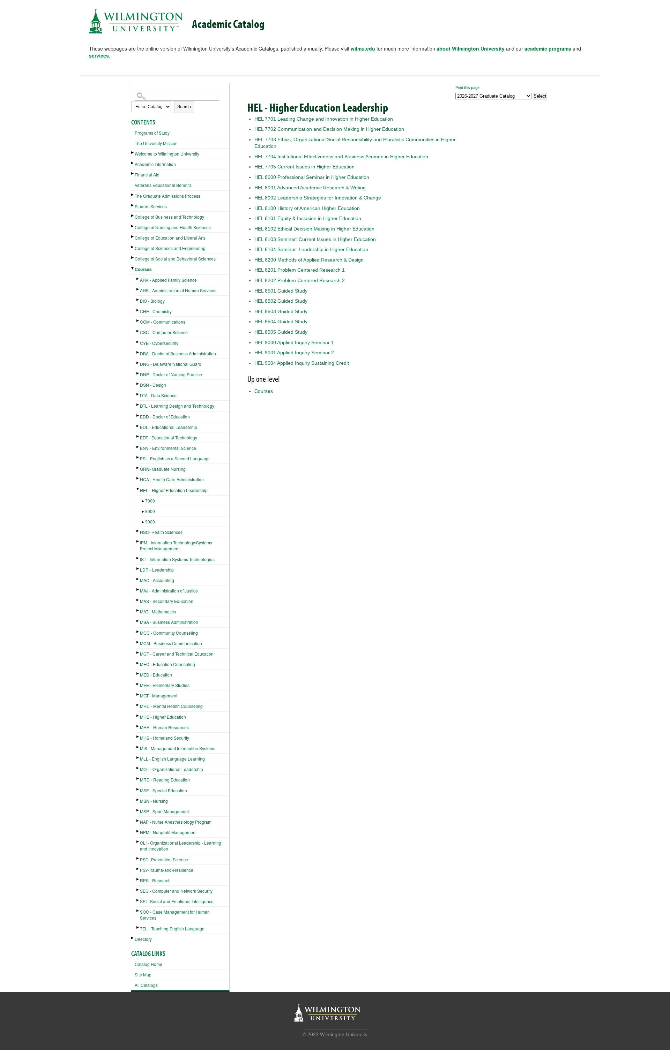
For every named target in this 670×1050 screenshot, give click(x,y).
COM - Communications (162, 322)
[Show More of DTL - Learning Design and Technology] (138, 404)
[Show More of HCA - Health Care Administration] (138, 478)
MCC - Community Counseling (169, 633)
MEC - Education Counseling (167, 664)
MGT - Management (158, 695)
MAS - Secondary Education (166, 601)
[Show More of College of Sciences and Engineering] (133, 247)
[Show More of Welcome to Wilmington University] (133, 152)
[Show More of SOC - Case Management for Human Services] (138, 910)
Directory (143, 939)
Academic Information (155, 164)
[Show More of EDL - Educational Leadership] (138, 426)
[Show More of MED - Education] (138, 673)
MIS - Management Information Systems (177, 748)
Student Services (151, 206)
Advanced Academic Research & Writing (310, 187)
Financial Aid (147, 174)
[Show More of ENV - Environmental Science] (138, 446)
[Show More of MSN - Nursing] (138, 799)
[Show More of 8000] (143, 511)
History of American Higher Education (307, 208)
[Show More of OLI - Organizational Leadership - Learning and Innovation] (138, 841)
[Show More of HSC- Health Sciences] (138, 530)
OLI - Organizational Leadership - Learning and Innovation (180, 846)
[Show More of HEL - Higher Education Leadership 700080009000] (138, 489)
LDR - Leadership (157, 570)
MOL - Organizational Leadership (171, 769)
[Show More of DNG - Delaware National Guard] (138, 362)
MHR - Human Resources (164, 727)
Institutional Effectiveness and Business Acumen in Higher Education (341, 156)
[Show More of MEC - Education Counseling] (138, 663)
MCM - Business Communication (171, 643)
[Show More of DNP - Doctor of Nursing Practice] (138, 373)
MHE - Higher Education (163, 717)
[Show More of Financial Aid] (133, 173)
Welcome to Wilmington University (167, 154)
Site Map (143, 974)
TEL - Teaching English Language (172, 928)
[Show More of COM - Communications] (138, 320)
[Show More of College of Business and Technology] (133, 215)
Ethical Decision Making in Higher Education (314, 229)
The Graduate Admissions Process (167, 196)
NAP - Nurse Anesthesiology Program (175, 822)
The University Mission (156, 143)
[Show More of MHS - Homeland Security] (138, 736)
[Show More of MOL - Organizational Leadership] (138, 768)
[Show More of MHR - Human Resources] (138, 726)
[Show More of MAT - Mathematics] (138, 610)
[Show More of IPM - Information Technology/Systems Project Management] (138, 541)
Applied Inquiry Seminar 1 (294, 342)
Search (184, 106)
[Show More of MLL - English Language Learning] (138, 757)
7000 (150, 501)
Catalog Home (148, 964)
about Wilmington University (471, 48)
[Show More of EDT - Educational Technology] (138, 436)
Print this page (467, 87)
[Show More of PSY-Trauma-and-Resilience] (138, 868)
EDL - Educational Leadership (168, 427)
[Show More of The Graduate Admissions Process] (133, 194)
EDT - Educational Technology (168, 437)
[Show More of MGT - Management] (138, 694)
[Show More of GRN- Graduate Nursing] (138, 467)
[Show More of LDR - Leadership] (138, 568)
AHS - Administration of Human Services (178, 290)
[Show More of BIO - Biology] (138, 299)
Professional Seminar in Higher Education (311, 177)
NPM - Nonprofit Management (168, 832)
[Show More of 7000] (143, 501)
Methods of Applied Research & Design (309, 260)
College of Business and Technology (169, 217)
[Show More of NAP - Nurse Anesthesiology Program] (138, 820)
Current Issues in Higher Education (304, 166)
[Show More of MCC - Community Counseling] (138, 631)
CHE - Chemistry (156, 311)
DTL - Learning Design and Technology (177, 406)
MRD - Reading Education (165, 780)
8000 (150, 511)
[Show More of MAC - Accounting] (138, 579)
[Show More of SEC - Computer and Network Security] (138, 889)
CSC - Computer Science (164, 332)
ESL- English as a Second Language (175, 458)
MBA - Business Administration (169, 622)
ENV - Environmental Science (168, 448)
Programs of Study (152, 133)
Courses (143, 269)
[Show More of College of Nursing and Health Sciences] (133, 226)
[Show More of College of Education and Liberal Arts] (133, 236)
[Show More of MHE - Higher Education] (138, 715)
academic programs (547, 48)
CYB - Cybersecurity (159, 343)
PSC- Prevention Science (164, 859)
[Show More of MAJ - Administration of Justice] (138, 589)
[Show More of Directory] (133, 937)
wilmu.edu (363, 48)
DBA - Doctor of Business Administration (178, 353)
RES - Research (155, 880)
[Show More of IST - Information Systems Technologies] (138, 558)
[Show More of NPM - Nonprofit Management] (138, 831)
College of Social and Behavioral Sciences (175, 259)
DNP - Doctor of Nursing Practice (171, 374)
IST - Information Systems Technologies (177, 559)
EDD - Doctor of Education (165, 417)
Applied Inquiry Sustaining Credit (301, 363)
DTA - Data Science (158, 395)
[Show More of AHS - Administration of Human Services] (138, 289)
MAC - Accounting (157, 580)
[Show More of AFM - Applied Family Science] (138, 278)
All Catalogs (146, 985)
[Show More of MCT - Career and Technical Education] (138, 652)
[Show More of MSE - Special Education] (138, 789)
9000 (150, 521)
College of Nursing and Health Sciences (173, 227)
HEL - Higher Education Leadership (174, 490)
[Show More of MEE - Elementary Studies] (138, 684)
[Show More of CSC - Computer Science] (138, 331)
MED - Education (156, 675)
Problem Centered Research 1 (299, 270)
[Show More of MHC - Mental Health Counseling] (138, 705)
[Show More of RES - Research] (138, 879)
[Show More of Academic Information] (133, 163)
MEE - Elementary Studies (164, 685)
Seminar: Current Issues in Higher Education (315, 239)
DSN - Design (153, 385)
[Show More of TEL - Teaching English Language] (138, 927)
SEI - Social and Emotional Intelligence (177, 901)
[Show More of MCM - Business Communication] (138, 642)
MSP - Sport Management (164, 811)
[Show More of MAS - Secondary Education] (138, 600)
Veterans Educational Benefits (163, 185)
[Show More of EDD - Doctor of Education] (138, 415)
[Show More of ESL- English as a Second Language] (138, 457)
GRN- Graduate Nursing (163, 469)
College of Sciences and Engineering (170, 248)
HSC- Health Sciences (161, 532)
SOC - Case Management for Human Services (175, 915)
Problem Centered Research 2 (299, 280)
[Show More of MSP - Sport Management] (138, 810)
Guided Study (280, 291)
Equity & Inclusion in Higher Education (307, 218)
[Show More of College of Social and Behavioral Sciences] (133, 257)
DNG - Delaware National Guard (170, 364)
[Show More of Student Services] (133, 205)
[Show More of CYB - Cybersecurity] (138, 341)
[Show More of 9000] (143, 522)
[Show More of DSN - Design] (138, 383)
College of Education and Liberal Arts (170, 238)
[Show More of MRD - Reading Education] (138, 778)
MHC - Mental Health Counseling (171, 706)
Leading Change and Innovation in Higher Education (323, 119)
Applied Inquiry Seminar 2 (294, 352)
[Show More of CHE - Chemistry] (138, 310)
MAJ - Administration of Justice (169, 591)
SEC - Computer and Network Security (176, 891)
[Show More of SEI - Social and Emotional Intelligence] (138, 900)
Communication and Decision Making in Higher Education (329, 129)
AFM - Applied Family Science (168, 280)
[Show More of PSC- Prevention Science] (138, 858)
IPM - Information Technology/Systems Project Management (176, 545)
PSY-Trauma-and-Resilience (166, 870)
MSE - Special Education (163, 790)
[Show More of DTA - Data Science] (138, 394)
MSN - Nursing (154, 801)
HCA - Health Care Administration (172, 479)
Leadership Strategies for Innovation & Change (317, 198)
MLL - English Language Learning (172, 759)
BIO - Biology (152, 301)
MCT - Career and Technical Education (177, 654)
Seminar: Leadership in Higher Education (311, 249)
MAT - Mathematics (158, 611)
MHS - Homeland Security (164, 738)
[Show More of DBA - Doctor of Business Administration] (138, 352)
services (99, 55)
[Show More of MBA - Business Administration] (138, 620)
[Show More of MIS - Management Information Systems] (138, 747)
